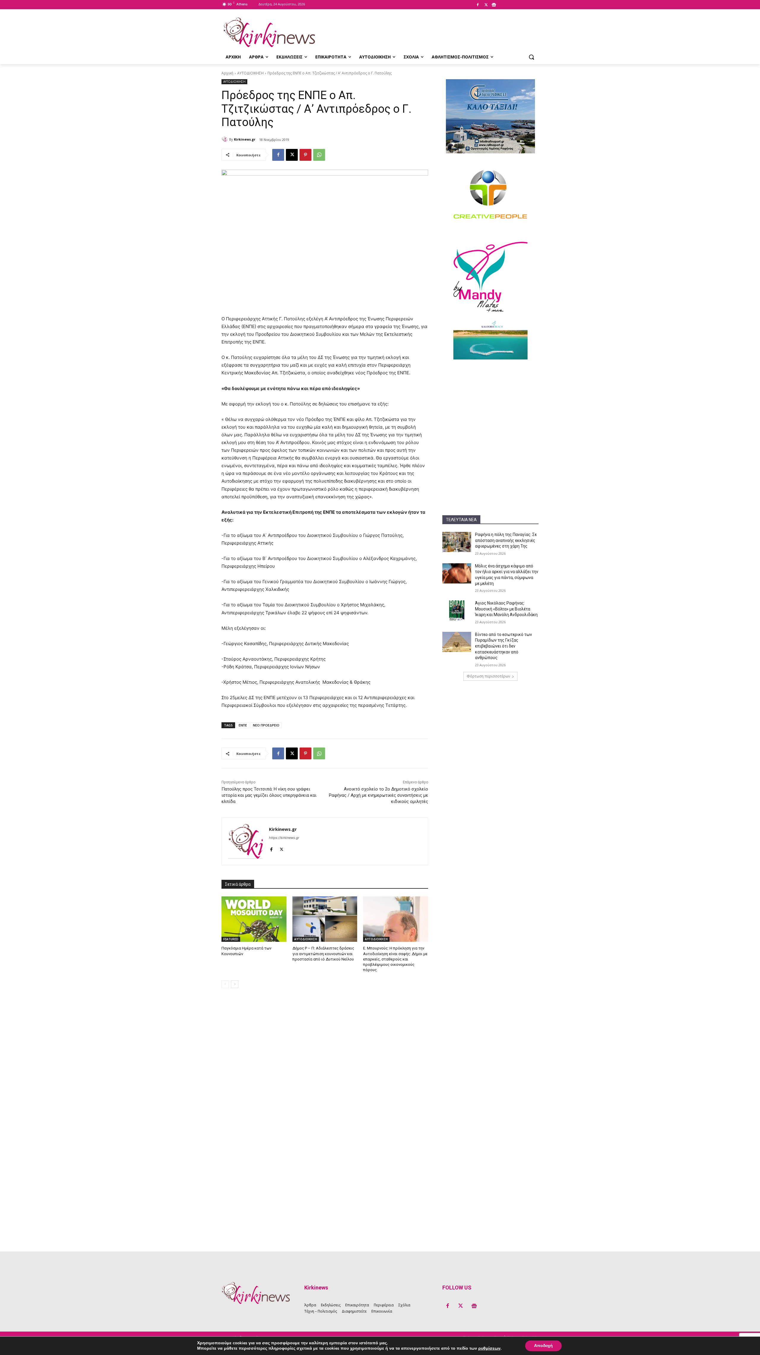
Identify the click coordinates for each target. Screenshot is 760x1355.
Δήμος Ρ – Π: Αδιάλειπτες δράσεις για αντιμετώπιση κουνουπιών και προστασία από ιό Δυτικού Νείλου (323, 953)
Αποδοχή (543, 1345)
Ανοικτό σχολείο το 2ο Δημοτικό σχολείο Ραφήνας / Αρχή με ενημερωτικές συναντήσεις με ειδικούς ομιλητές (378, 795)
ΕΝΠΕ (243, 725)
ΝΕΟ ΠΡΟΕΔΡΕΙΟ (266, 725)
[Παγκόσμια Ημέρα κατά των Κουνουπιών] (253, 919)
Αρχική (227, 73)
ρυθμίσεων (489, 1348)
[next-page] (234, 984)
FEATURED (230, 939)
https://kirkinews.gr (284, 838)
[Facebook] (477, 5)
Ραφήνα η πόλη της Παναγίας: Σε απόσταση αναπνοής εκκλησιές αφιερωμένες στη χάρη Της (506, 540)
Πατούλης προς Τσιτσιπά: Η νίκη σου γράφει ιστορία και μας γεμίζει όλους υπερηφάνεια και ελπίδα (268, 795)
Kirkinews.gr (244, 139)
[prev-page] (225, 984)
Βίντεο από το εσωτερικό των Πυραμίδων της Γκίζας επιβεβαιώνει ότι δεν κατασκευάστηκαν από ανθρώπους (503, 646)
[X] (486, 5)
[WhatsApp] (319, 155)
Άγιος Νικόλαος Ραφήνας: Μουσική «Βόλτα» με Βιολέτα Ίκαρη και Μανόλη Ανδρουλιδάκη (506, 609)
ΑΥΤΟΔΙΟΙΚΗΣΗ (250, 73)
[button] (531, 57)
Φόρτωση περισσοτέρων (488, 676)
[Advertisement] (490, 404)
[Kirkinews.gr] (268, 32)
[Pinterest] (305, 155)
